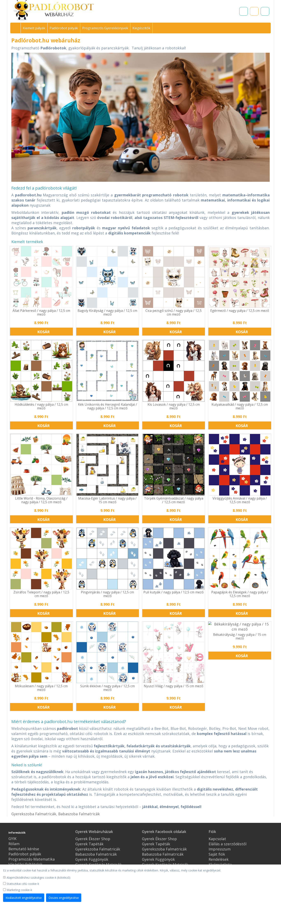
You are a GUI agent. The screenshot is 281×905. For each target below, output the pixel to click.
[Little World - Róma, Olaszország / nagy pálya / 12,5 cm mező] (41, 465)
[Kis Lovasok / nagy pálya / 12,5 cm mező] (173, 371)
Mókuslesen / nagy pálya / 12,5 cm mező (41, 688)
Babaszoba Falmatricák (79, 813)
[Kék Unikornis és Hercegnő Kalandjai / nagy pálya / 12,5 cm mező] (107, 371)
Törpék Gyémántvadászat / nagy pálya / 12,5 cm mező (173, 500)
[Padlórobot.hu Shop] (17, 28)
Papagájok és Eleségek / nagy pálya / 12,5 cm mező (239, 594)
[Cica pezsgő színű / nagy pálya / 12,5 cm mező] (173, 277)
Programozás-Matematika (31, 859)
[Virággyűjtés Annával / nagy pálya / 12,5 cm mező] (239, 465)
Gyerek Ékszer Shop (92, 838)
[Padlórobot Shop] (54, 10)
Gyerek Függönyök (91, 859)
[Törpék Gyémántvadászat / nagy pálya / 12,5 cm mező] (173, 465)
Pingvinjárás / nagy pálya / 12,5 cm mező (107, 594)
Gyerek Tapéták (89, 843)
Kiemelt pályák (34, 28)
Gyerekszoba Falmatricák (33, 813)
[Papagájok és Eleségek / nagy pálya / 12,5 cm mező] (239, 558)
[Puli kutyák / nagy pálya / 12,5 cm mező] (173, 558)
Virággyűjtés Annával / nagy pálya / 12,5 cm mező (239, 500)
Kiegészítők (141, 28)
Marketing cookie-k (19, 890)
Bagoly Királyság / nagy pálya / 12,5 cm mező (107, 312)
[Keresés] (243, 11)
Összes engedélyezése (64, 898)
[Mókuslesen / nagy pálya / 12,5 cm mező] (41, 652)
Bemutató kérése (23, 848)
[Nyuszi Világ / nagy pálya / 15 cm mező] (173, 652)
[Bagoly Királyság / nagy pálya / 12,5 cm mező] (107, 277)
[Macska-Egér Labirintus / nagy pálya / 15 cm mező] (107, 465)
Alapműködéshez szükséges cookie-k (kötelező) (38, 877)
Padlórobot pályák (64, 28)
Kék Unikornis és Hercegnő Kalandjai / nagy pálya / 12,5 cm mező (107, 406)
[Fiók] (265, 11)
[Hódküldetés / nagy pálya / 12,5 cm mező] (41, 371)
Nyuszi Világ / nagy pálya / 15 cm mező (173, 686)
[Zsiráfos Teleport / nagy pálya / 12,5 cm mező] (41, 558)
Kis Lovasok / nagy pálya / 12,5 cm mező (173, 406)
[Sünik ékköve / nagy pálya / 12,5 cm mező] (107, 652)
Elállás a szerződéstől (227, 843)
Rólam (14, 843)
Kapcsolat (217, 838)
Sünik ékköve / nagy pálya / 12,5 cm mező (107, 688)
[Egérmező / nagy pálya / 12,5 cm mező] (239, 277)
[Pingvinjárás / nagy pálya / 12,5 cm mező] (107, 558)
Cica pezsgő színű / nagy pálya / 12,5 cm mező (173, 312)
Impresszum (220, 849)
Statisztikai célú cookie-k (22, 884)
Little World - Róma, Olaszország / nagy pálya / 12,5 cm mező (41, 500)
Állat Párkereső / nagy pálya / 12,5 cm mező (41, 312)
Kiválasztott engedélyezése (24, 898)
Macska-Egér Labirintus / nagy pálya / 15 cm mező (107, 500)
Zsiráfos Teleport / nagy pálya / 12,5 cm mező (41, 594)
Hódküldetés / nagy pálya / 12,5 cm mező (41, 406)
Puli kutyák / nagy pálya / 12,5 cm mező (173, 592)
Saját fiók (217, 854)
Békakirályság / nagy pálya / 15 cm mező (239, 636)
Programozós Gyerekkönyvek (105, 28)
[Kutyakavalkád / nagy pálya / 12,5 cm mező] (239, 371)
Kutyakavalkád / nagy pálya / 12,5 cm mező (239, 406)
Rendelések (219, 859)
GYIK (12, 838)
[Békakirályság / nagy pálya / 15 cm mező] (239, 627)
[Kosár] (254, 11)
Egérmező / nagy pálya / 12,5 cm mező (239, 310)
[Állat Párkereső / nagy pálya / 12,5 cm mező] (41, 277)
